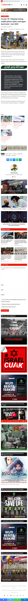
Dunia (6, 184)
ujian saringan (8, 155)
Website (2, 294)
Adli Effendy (5, 29)
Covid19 (6, 13)
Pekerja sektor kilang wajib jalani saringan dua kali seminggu (6, 124)
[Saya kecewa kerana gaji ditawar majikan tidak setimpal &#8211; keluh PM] (18, 119)
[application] (14, 415)
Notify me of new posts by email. (9, 306)
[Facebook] (7, 159)
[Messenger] (14, 159)
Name (2, 284)
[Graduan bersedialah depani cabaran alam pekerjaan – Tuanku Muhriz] (7, 250)
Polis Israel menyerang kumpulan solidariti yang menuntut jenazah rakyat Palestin (21, 241)
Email (2, 289)
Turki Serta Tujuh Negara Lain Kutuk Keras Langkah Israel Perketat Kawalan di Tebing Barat (21, 257)
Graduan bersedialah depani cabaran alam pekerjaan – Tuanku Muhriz (6, 257)
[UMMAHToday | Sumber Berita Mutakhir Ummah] (7, 4)
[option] (14, 187)
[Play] (2, 421)
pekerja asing (20, 153)
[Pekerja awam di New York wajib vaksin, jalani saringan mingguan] (6, 133)
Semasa (6, 16)
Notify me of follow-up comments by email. (11, 304)
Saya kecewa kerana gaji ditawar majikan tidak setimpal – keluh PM (18, 124)
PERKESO (3, 155)
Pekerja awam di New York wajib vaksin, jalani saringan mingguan (6, 138)
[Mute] (23, 421)
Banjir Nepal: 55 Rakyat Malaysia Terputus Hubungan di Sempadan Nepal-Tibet (13, 190)
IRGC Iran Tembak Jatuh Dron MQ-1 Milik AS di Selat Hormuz (7, 241)
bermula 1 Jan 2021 (8, 153)
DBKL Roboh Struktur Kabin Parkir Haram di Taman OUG (14, 1)
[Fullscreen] (25, 421)
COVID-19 (14, 153)
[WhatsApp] (17, 159)
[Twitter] (11, 159)
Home (3, 13)
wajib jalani (14, 155)
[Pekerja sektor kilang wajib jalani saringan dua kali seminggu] (6, 119)
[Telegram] (20, 159)
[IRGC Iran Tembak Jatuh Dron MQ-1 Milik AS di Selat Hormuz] (7, 235)
